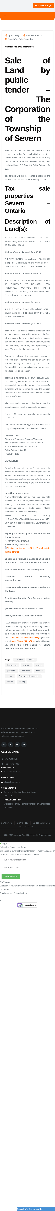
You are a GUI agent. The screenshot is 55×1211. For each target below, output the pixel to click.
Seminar (39, 670)
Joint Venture (41, 823)
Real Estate (26, 670)
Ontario (39, 665)
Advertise (12, 759)
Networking (26, 827)
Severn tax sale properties (29, 676)
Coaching (22, 823)
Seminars (6, 823)
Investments (12, 665)
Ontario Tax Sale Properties (20, 39)
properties (11, 670)
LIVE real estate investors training (24, 637)
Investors (26, 665)
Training (22, 681)
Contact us (12, 764)
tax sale (10, 681)
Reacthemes (45, 835)
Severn (10, 676)
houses (31, 659)
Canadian (19, 659)
